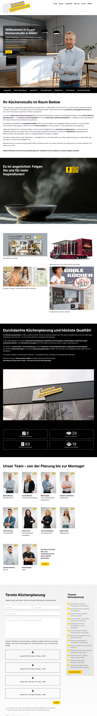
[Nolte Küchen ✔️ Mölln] (25, 244)
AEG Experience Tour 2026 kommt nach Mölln (65, 264)
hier (19, 641)
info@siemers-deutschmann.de (15, 47)
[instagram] (75, 170)
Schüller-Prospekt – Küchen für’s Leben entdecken (19, 288)
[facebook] (69, 170)
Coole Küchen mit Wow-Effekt (60, 312)
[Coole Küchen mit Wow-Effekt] (72, 288)
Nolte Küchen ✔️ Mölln (10, 258)
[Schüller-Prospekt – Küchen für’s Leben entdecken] (25, 276)
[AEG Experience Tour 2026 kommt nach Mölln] (72, 248)
